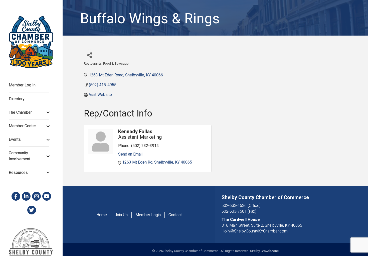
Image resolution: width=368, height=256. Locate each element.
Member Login (148, 215)
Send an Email (130, 154)
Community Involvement (19, 156)
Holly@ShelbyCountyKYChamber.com (255, 231)
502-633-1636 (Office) (241, 206)
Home (101, 215)
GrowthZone (270, 250)
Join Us (121, 215)
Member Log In (22, 85)
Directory (17, 99)
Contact (175, 215)
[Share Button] (89, 55)
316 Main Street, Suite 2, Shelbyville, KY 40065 (262, 225)
